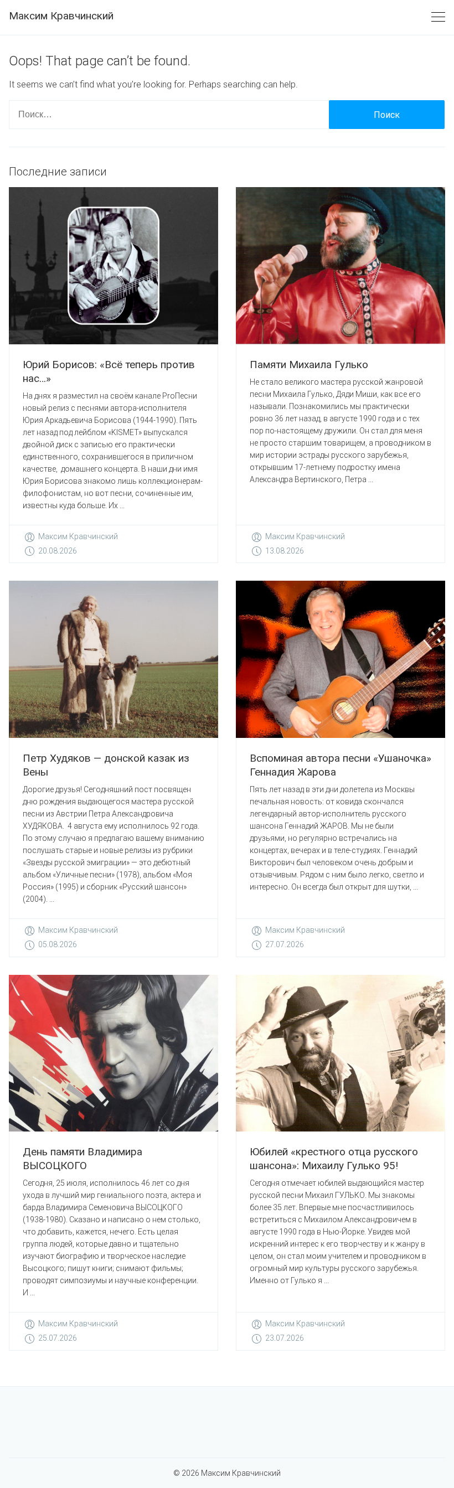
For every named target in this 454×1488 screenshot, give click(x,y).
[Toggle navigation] (438, 17)
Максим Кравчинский (61, 15)
